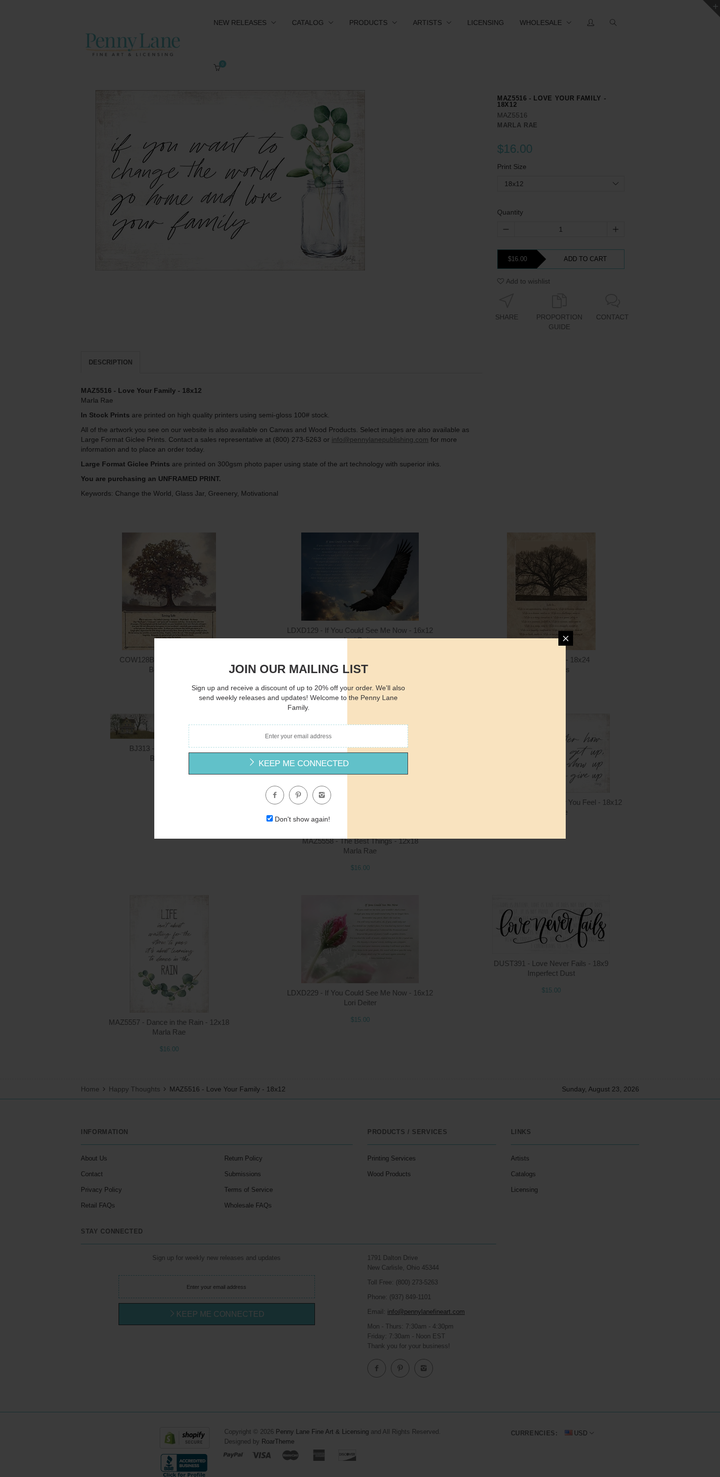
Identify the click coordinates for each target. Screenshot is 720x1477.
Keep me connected (302, 763)
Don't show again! (302, 819)
